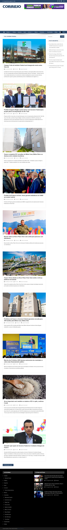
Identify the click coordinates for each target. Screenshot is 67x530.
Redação (16, 69)
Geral (25, 32)
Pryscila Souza (8, 514)
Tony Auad (7, 519)
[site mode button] (60, 32)
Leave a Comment (23, 69)
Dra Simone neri (8, 499)
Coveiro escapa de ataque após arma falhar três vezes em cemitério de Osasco (56, 61)
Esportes (20, 32)
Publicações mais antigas (9, 465)
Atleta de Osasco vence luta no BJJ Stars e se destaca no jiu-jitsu (56, 50)
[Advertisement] (33, 21)
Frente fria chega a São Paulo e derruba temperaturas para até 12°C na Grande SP (56, 56)
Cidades (8, 32)
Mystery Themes (20, 528)
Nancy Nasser (7, 512)
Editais (56, 32)
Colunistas (42, 32)
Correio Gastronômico (9, 490)
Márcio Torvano (8, 509)
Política (14, 32)
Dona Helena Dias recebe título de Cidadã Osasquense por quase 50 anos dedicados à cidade (56, 46)
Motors (36, 32)
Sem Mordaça (8, 516)
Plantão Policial (8, 478)
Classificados (50, 32)
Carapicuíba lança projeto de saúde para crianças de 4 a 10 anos (56, 66)
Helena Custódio (8, 507)
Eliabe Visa (7, 502)
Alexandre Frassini (8, 497)
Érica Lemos (7, 504)
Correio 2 (30, 32)
